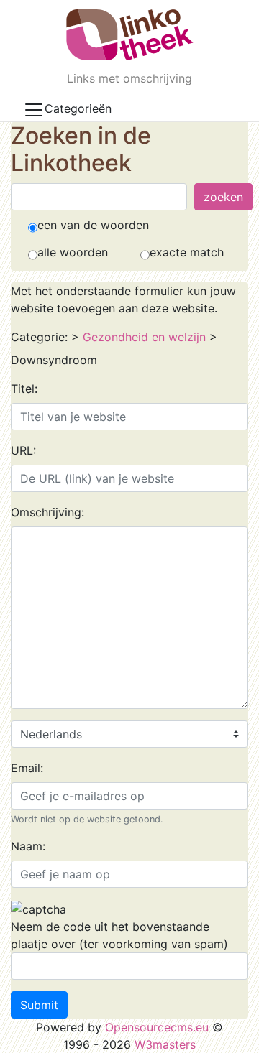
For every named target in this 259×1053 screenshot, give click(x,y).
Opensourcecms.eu (157, 1027)
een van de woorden (93, 225)
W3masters (165, 1044)
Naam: (28, 846)
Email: (27, 768)
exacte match (187, 252)
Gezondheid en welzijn (144, 337)
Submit (39, 1005)
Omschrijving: (47, 512)
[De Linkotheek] (130, 35)
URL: (23, 450)
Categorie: (39, 337)
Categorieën (78, 108)
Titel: (24, 388)
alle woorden (72, 252)
